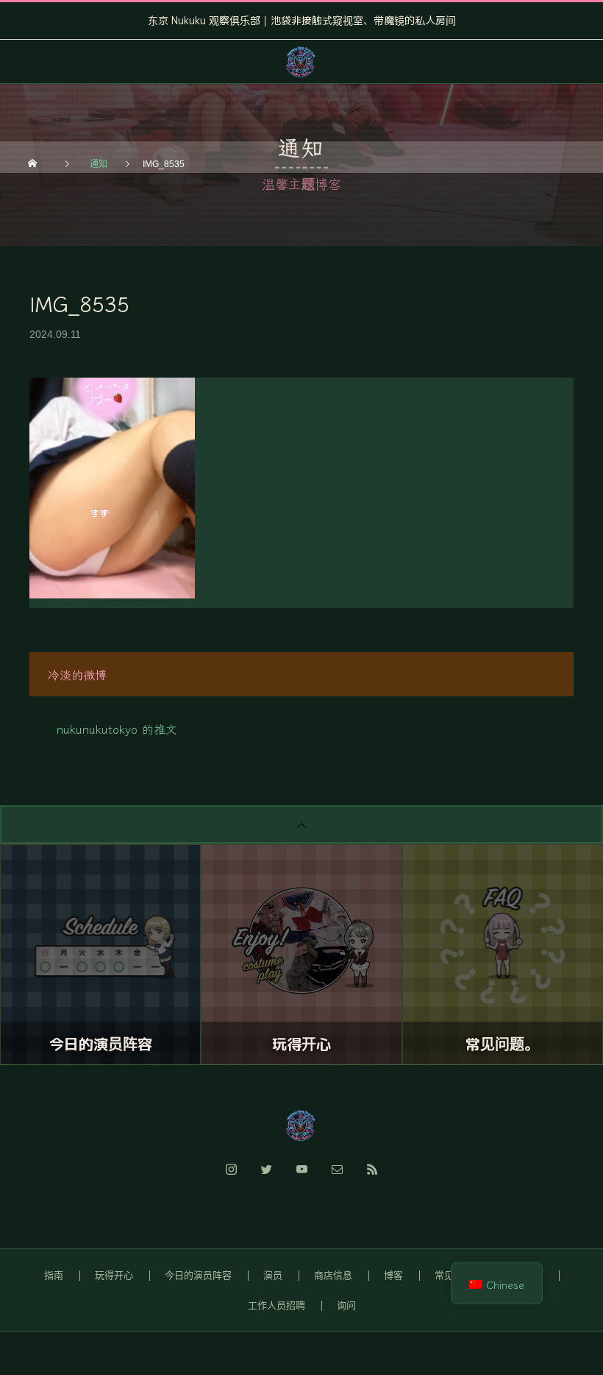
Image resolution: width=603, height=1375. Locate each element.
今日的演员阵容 (198, 1275)
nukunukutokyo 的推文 (117, 729)
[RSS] (372, 1178)
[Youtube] (301, 1178)
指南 (53, 1275)
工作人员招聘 (276, 1305)
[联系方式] (337, 1178)
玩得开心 (114, 1275)
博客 (393, 1275)
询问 (346, 1305)
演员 (272, 1275)
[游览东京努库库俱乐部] (301, 1125)
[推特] (266, 1178)
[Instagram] (231, 1178)
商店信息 (333, 1275)
